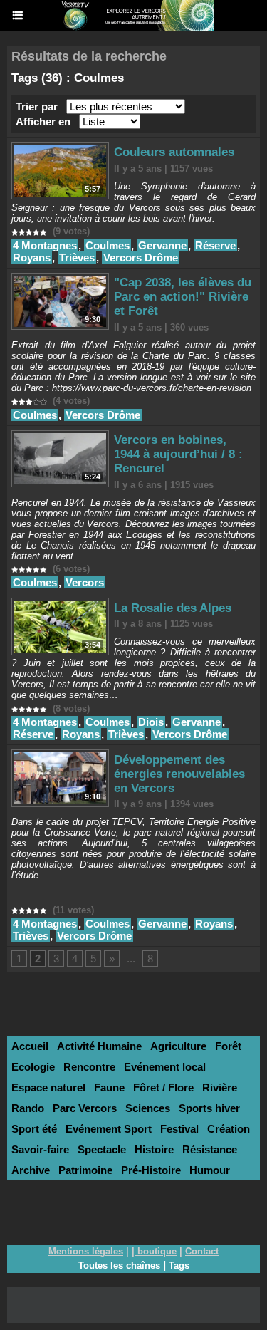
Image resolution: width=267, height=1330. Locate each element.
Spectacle (102, 1149)
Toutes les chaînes (119, 1265)
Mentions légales (85, 1251)
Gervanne (162, 245)
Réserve (215, 245)
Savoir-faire (40, 1149)
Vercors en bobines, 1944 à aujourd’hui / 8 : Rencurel (178, 454)
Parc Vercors (85, 1108)
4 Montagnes (45, 245)
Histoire (154, 1149)
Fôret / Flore (163, 1087)
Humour (209, 1170)
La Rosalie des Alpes (172, 608)
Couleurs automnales (174, 152)
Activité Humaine (99, 1046)
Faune (109, 1087)
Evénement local (165, 1067)
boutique (157, 1251)
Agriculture (178, 1046)
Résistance (209, 1149)
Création (228, 1129)
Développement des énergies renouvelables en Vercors (179, 774)
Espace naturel (48, 1087)
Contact (202, 1251)
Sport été (34, 1129)
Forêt (228, 1046)
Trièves (77, 257)
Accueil (29, 1046)
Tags (179, 1265)
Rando (27, 1108)
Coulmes (107, 245)
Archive (30, 1170)
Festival (179, 1129)
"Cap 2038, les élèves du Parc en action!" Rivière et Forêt (182, 297)
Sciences (147, 1108)
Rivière (219, 1087)
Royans (32, 257)
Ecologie (33, 1067)
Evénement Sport (109, 1129)
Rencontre (89, 1067)
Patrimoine (85, 1170)
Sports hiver (209, 1108)
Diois (151, 722)
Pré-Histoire (151, 1170)
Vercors (85, 582)
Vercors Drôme (140, 257)
